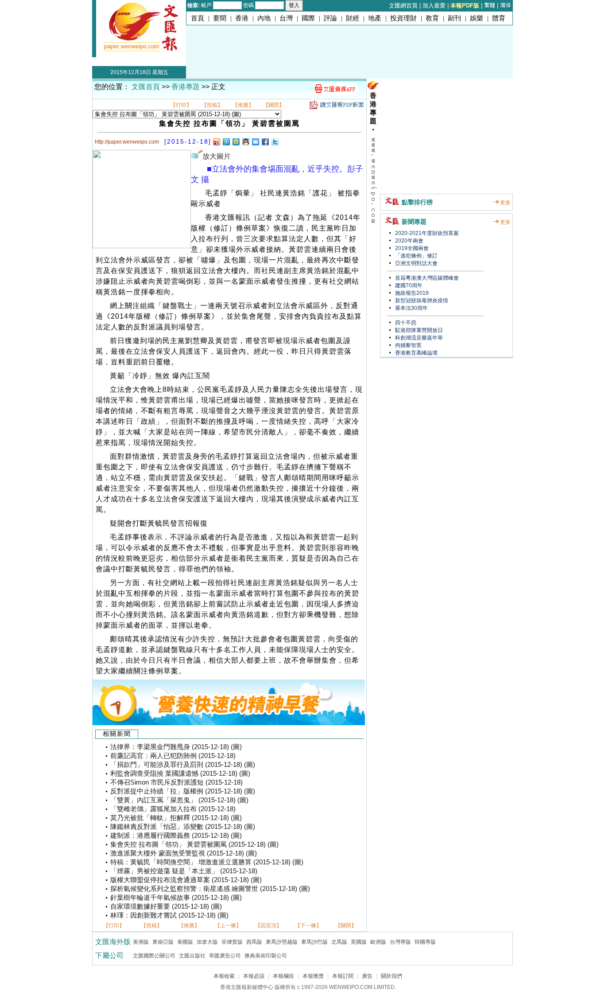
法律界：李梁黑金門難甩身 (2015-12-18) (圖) (176, 746)
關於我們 (391, 976)
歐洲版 (378, 942)
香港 (241, 18)
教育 (432, 18)
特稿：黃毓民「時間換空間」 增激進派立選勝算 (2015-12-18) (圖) (206, 862)
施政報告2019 (411, 293)
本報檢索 (224, 976)
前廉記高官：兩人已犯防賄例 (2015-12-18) (173, 755)
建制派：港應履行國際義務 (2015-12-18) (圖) (176, 835)
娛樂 (476, 18)
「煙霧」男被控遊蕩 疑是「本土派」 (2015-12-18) (183, 871)
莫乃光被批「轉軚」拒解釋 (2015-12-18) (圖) (176, 817)
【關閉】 (273, 105)
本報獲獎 (313, 976)
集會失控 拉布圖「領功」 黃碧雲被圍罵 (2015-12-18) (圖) (194, 844)
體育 (498, 18)
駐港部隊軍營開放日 (418, 330)
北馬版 (339, 942)
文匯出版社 (192, 956)
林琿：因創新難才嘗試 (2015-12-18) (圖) (169, 915)
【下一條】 (308, 925)
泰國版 (185, 942)
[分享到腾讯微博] (226, 141)
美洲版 (141, 942)
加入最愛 (434, 5)
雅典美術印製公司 (265, 956)
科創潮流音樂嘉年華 (418, 338)
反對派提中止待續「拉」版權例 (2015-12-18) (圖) (182, 791)
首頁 (197, 18)
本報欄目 (283, 976)
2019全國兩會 (411, 248)
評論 (330, 18)
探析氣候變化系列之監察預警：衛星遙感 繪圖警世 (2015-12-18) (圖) (210, 888)
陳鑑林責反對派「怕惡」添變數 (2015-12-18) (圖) (182, 826)
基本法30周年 (411, 308)
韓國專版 (425, 942)
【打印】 (181, 105)
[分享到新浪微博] (216, 141)
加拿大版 (207, 942)
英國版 (359, 942)
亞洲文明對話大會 (416, 263)
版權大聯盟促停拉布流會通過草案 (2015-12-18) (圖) (186, 879)
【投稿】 (212, 105)
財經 (352, 18)
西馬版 (254, 942)
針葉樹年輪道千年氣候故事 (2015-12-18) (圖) (176, 897)
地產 (374, 18)
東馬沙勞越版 (282, 942)
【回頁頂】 (268, 925)
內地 (264, 18)
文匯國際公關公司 (154, 956)
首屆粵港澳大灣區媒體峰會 (426, 278)
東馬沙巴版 (314, 942)
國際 (308, 18)
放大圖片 (216, 156)
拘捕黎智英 (408, 345)
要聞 (219, 18)
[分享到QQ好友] (245, 141)
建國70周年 (408, 285)
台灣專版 (400, 942)
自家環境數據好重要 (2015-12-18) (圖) (166, 906)
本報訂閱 (342, 976)
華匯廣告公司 (225, 956)
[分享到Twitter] (274, 141)
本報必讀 (253, 976)
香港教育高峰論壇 (416, 353)
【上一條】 (228, 925)
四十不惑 (405, 323)
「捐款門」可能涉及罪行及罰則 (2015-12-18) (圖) (182, 764)
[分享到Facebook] (265, 141)
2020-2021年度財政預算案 (426, 233)
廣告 (367, 976)
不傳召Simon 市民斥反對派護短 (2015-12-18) (176, 782)
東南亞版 (163, 942)
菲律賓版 (232, 942)
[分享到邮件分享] (255, 141)
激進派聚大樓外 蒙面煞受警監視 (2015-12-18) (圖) (183, 853)
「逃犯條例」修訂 (416, 256)
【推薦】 (243, 105)
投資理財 (403, 18)
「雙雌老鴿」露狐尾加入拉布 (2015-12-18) (173, 809)
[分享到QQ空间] (235, 141)
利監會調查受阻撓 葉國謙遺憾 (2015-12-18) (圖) (180, 773)
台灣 (286, 18)
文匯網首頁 (403, 5)
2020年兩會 (408, 241)
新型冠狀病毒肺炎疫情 (421, 300)
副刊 (454, 18)
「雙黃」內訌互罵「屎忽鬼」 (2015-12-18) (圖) (179, 800)
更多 (505, 202)
